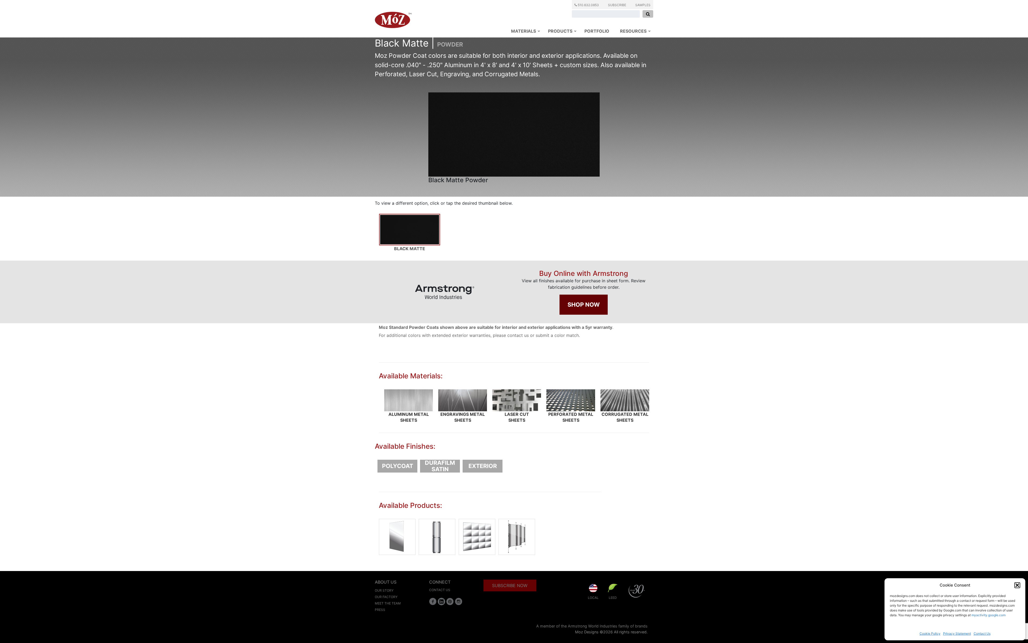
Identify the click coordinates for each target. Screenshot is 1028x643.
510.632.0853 (588, 5)
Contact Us (982, 633)
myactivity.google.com (989, 615)
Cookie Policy (930, 633)
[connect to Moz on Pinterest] (450, 601)
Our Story (384, 590)
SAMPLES (643, 5)
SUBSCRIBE (617, 5)
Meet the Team (388, 603)
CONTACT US (439, 590)
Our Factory (386, 597)
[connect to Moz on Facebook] (433, 601)
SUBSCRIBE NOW (509, 585)
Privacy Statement (957, 633)
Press (380, 610)
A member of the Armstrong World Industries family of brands (592, 626)
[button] (1017, 585)
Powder (450, 44)
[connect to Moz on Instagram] (458, 601)
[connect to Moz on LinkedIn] (441, 601)
